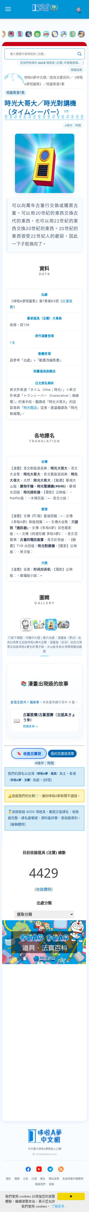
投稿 (51, 1184)
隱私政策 (54, 1178)
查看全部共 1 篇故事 (24, 702)
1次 (12, 342)
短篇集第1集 (55, 84)
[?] (67, 111)
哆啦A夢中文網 (35, 77)
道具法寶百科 (60, 77)
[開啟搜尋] (80, 9)
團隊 (17, 1178)
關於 (8, 1178)
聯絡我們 (40, 1184)
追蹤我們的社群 (23, 796)
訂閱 (34, 1178)
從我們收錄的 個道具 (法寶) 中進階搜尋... (50, 63)
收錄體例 (43, 889)
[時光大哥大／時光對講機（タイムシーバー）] (51, 625)
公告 (25, 1178)
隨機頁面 (76, 70)
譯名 (42, 1178)
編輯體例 (17, 824)
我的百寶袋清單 (62, 753)
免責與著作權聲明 (72, 1178)
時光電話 (30, 408)
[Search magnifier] (79, 54)
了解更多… (59, 1206)
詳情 (47, 780)
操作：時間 (74, 125)
